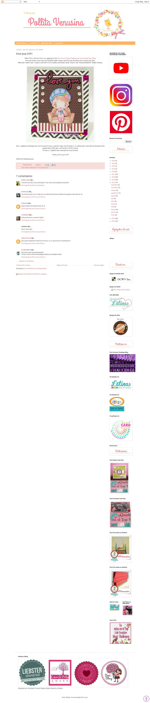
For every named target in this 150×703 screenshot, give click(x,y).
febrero (113, 212)
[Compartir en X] (50, 165)
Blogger (85, 697)
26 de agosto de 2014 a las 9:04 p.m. (33, 220)
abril (112, 207)
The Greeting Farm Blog (87, 58)
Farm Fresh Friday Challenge (67, 58)
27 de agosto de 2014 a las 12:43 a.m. (33, 232)
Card (22, 167)
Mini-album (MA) (46, 43)
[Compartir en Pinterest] (55, 165)
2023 (113, 161)
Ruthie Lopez (25, 180)
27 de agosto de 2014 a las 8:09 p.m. (33, 243)
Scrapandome (26, 250)
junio (113, 201)
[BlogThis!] (48, 165)
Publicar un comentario (26, 261)
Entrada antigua (99, 265)
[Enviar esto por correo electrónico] (46, 165)
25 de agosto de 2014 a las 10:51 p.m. (33, 208)
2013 (113, 218)
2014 (113, 182)
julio (112, 198)
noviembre (114, 187)
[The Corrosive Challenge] (122, 371)
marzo (113, 209)
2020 (113, 166)
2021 (113, 163)
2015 (113, 180)
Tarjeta (27, 167)
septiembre (115, 193)
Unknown (24, 203)
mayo (113, 204)
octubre (113, 190)
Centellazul (25, 215)
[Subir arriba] (146, 699)
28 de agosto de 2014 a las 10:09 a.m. (33, 257)
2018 (113, 171)
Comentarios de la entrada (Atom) (36, 268)
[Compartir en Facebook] (52, 165)
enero (113, 215)
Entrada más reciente (23, 265)
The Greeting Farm (42, 167)
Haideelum (24, 192)
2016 (113, 177)
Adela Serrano (26, 238)
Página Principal (21, 43)
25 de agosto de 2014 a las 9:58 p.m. (33, 185)
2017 (113, 174)
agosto (113, 196)
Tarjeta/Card (34, 43)
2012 (113, 221)
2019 (113, 169)
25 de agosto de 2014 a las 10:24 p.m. (33, 197)
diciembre (114, 185)
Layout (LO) (59, 43)
